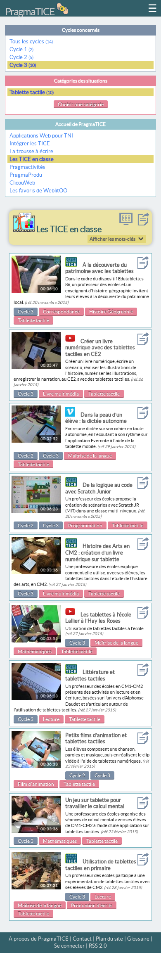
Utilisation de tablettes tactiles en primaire (100, 864)
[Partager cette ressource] (143, 223)
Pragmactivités (27, 167)
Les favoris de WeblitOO (38, 190)
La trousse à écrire (31, 151)
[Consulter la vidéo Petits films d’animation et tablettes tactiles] (36, 766)
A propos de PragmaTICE (39, 939)
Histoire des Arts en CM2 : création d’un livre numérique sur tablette (97, 552)
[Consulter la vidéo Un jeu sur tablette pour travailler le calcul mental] (36, 831)
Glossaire (138, 939)
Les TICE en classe (31, 159)
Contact (82, 939)
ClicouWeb (22, 183)
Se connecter (69, 946)
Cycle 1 (21, 49)
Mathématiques (35, 651)
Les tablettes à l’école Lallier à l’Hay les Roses (98, 618)
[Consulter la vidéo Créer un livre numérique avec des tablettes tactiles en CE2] (36, 367)
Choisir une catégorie (81, 104)
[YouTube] (72, 341)
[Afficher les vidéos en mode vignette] (126, 223)
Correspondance (61, 311)
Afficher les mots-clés (112, 239)
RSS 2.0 (98, 946)
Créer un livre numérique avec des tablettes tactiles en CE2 (100, 347)
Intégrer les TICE (29, 143)
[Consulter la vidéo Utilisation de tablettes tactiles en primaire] (36, 887)
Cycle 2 (21, 57)
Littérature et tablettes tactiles (90, 675)
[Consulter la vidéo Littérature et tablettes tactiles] (36, 698)
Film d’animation (36, 784)
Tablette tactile (31, 92)
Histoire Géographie (111, 311)
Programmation (85, 525)
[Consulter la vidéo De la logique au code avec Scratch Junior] (36, 511)
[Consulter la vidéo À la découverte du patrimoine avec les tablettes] (36, 291)
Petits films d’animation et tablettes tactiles (96, 738)
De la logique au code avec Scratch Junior (99, 488)
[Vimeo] (72, 415)
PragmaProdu (25, 175)
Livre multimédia (61, 393)
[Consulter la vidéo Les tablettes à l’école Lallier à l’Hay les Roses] (36, 641)
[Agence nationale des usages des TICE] (73, 265)
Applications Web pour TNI (41, 136)
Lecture (51, 719)
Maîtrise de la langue (90, 455)
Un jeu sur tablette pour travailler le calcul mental (94, 803)
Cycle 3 (22, 65)
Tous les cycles (31, 41)
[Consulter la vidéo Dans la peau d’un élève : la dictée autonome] (36, 441)
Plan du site (109, 939)
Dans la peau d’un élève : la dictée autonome (96, 418)
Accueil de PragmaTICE (80, 124)
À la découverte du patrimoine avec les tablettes (99, 268)
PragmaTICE (29, 11)
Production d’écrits (91, 905)
